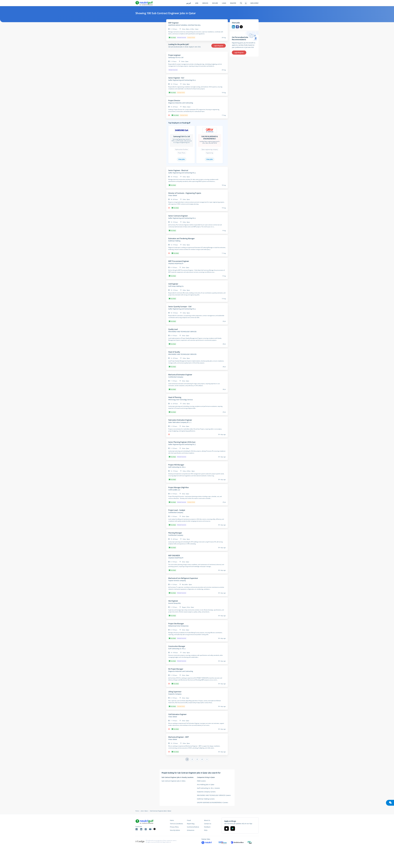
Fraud (189, 820)
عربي (188, 3)
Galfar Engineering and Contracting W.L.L (182, 80)
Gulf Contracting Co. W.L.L (177, 467)
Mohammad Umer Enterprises (178, 626)
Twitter (241, 26)
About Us (207, 820)
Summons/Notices (193, 827)
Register (233, 3)
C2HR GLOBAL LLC (174, 490)
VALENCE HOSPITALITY (175, 263)
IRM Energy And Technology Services (180, 400)
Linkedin (233, 26)
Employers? (254, 3)
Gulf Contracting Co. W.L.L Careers (208, 788)
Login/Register (218, 46)
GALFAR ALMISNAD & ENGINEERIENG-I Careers (212, 802)
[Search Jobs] (241, 3)
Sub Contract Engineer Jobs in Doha (173, 781)
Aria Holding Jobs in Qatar (205, 784)
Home (137, 811)
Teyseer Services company (177, 580)
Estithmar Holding (174, 241)
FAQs (205, 830)
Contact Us (207, 824)
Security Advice (175, 830)
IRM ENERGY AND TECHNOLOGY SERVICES (182, 332)
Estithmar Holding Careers (206, 799)
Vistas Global (172, 195)
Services (205, 3)
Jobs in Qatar (144, 811)
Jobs (196, 3)
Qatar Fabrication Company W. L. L (179, 422)
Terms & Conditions (176, 824)
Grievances (190, 830)
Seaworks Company (174, 694)
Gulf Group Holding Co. (176, 286)
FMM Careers (201, 781)
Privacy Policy (174, 827)
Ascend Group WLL (174, 603)
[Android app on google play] (232, 828)
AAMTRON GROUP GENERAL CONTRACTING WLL (184, 25)
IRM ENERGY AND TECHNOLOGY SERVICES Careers (214, 795)
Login (224, 3)
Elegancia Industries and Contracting (180, 103)
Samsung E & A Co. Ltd (175, 57)
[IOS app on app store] (226, 828)
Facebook (237, 26)
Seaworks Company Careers (206, 792)
